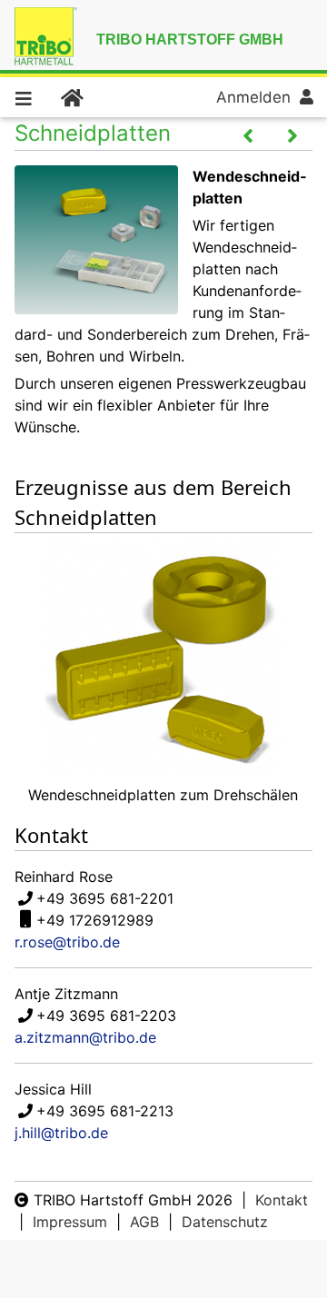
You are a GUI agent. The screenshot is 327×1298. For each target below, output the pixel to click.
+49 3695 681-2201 (104, 898)
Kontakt (281, 1200)
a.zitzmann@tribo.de (85, 1037)
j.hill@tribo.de (61, 1133)
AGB (144, 1222)
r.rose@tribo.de (67, 942)
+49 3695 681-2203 (106, 1015)
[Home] (70, 97)
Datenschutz (225, 1222)
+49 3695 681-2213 (104, 1111)
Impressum (70, 1222)
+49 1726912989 (95, 920)
